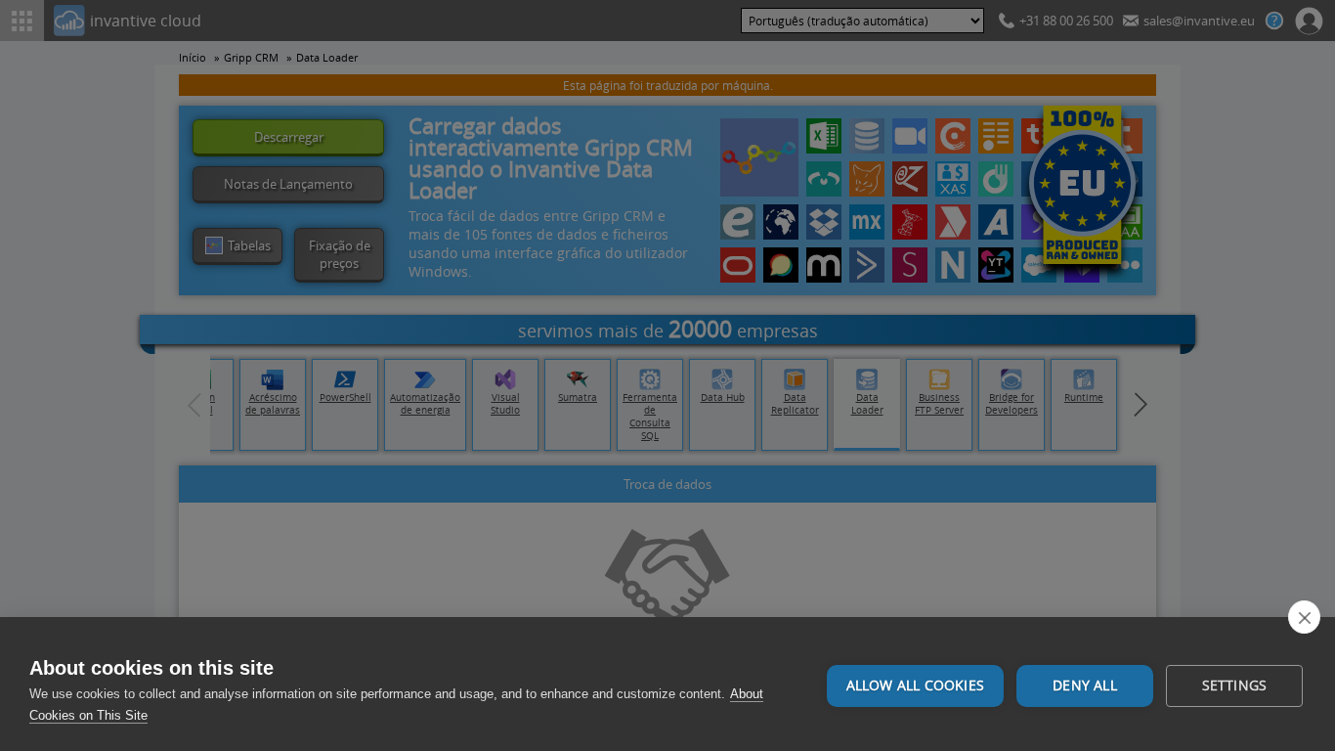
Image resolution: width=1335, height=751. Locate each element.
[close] (1304, 617)
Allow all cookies (915, 685)
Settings (1235, 685)
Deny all (1085, 685)
